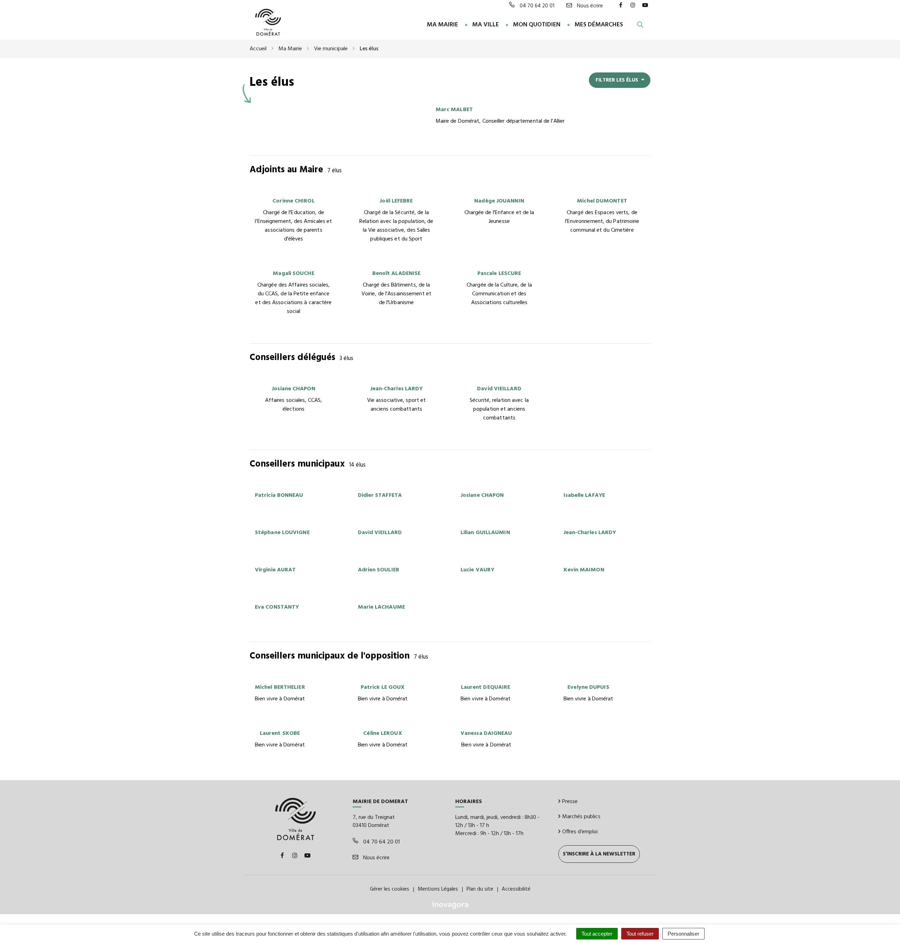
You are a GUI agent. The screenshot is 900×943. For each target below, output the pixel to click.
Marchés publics (581, 816)
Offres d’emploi (580, 831)
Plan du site (480, 889)
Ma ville (485, 25)
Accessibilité (516, 889)
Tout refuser (640, 934)
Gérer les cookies (389, 889)
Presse (570, 801)
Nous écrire (376, 857)
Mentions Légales (438, 889)
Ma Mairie (442, 25)
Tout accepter (596, 934)
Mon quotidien (536, 25)
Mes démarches (598, 25)
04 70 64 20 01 (381, 842)
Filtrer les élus (617, 80)
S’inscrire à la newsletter (599, 854)
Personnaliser (683, 934)
